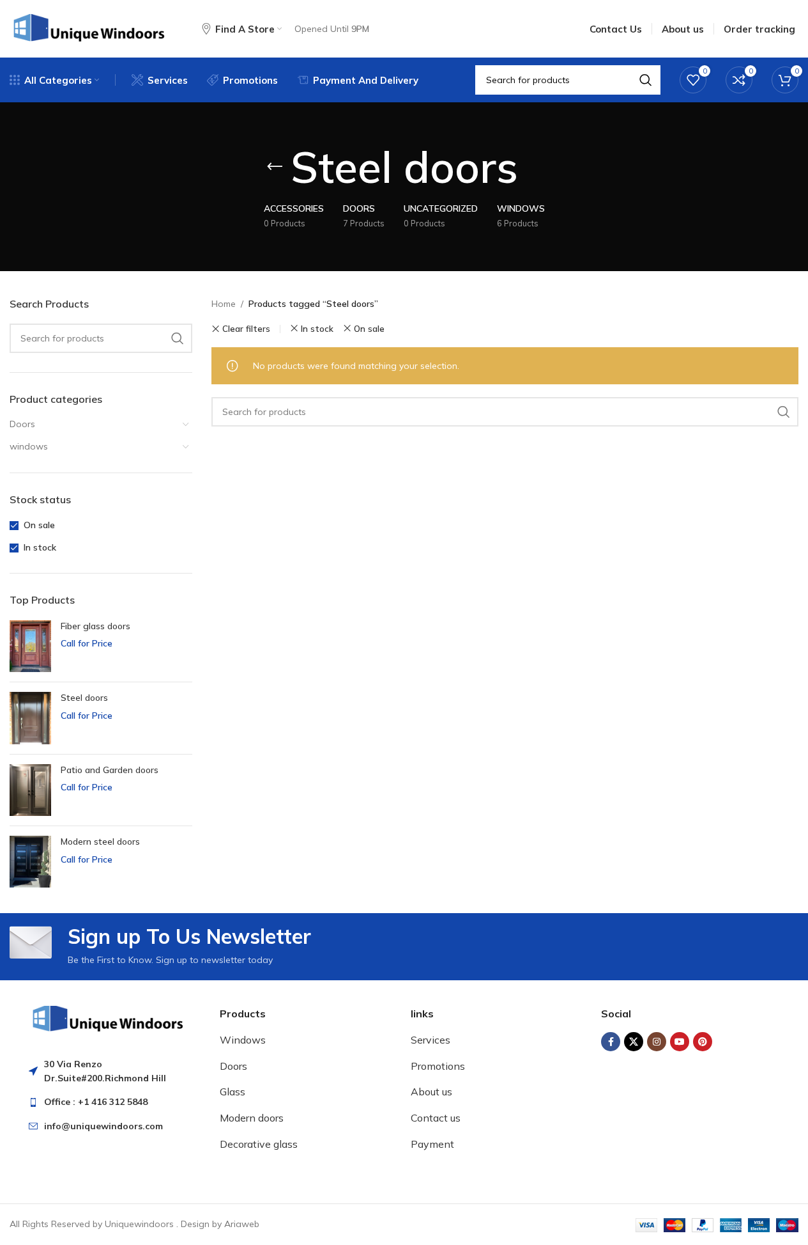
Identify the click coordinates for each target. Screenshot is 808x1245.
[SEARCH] (177, 338)
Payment (432, 1144)
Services (430, 1039)
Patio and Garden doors (109, 770)
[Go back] (275, 167)
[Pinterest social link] (702, 1041)
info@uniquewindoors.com (103, 1126)
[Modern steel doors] (30, 862)
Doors (22, 424)
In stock (40, 547)
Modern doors (252, 1117)
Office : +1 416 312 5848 (96, 1102)
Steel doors (84, 697)
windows (29, 446)
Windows (243, 1039)
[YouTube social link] (679, 1041)
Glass (232, 1091)
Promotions (438, 1066)
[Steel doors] (30, 718)
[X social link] (633, 1041)
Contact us (436, 1117)
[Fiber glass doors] (30, 646)
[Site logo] (90, 28)
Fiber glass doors (95, 626)
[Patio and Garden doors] (30, 790)
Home (223, 303)
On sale (39, 525)
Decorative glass (259, 1144)
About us (431, 1091)
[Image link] (108, 1017)
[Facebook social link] (610, 1041)
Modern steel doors (100, 841)
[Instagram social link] (656, 1041)
